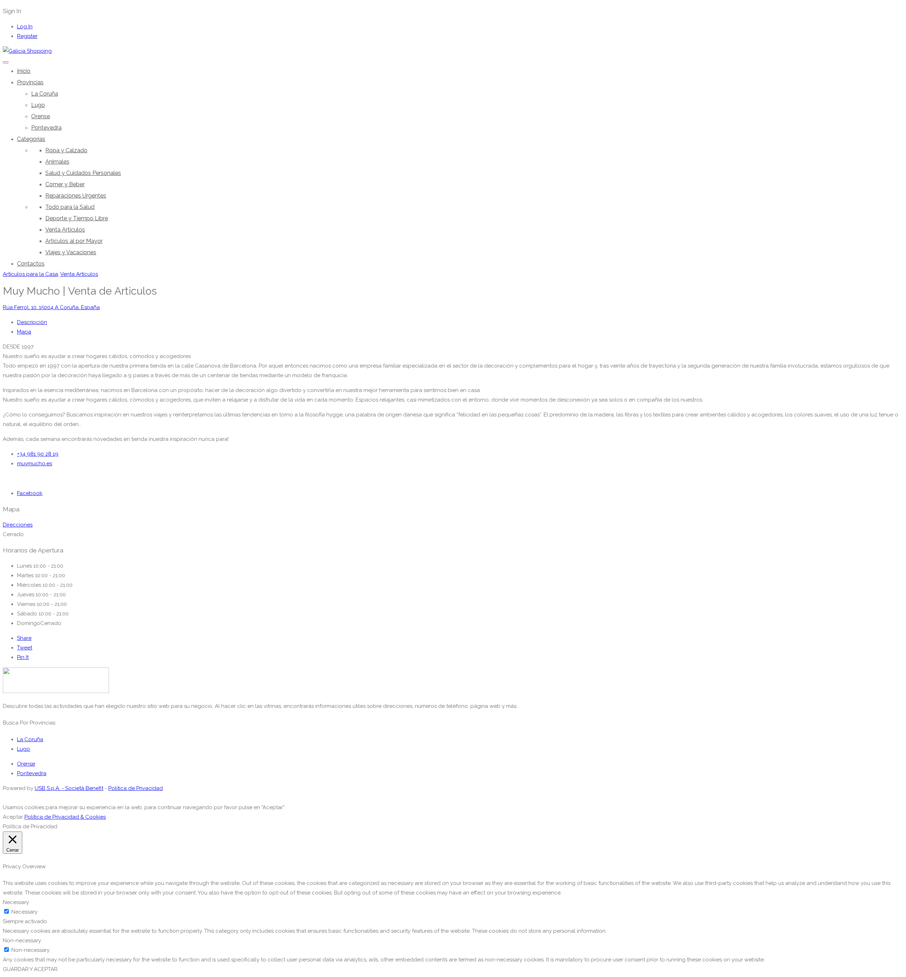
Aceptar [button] (13, 817)
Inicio (23, 71)
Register (27, 36)
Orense (40, 116)
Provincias (30, 82)
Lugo (38, 105)
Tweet (24, 647)
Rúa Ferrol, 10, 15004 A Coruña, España (51, 307)
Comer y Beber (65, 184)
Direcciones (18, 525)
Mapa (24, 332)
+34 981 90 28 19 (37, 454)
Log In (25, 26)
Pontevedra (46, 127)
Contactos (31, 263)
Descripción (32, 322)
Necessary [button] (16, 902)
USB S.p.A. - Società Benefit (69, 788)
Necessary (24, 912)
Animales (57, 161)
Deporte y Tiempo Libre (76, 218)
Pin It (23, 657)
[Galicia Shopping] (27, 51)
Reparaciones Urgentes (75, 195)
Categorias (31, 139)
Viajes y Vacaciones (70, 252)
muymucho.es (34, 463)
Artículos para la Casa (30, 274)
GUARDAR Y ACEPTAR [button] (30, 969)
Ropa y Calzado (66, 150)
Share (24, 638)
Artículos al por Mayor (74, 241)
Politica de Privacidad (135, 788)
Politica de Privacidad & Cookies (65, 817)
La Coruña (44, 93)
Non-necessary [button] (22, 940)
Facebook (29, 493)
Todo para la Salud (69, 207)
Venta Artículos (65, 229)
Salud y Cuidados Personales (83, 173)
